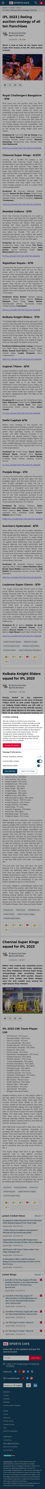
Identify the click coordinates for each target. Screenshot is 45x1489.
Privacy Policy (25, 732)
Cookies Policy (11, 732)
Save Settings (10, 771)
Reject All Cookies (28, 771)
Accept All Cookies (12, 745)
